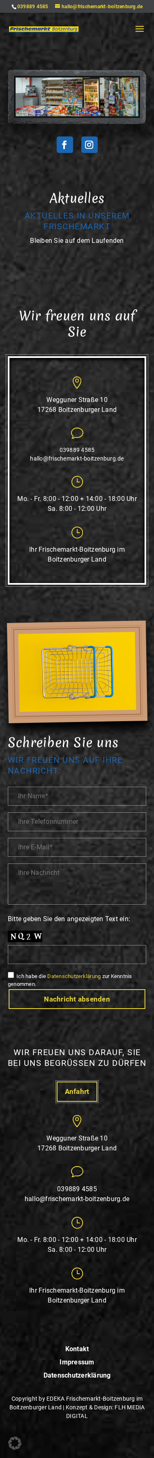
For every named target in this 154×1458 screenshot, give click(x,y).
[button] (15, 1443)
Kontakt (77, 1349)
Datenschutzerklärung (74, 976)
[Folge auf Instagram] (89, 144)
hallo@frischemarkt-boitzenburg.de (77, 458)
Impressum (77, 1362)
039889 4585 (32, 6)
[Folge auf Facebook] (65, 144)
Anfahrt (77, 1091)
